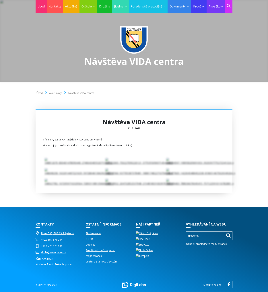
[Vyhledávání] (209, 235)
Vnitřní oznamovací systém (102, 261)
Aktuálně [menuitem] (71, 6)
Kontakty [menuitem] (55, 6)
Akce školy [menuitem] (216, 6)
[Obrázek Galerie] (73, 161)
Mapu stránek (219, 244)
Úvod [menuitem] (41, 6)
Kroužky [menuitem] (199, 6)
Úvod (39, 93)
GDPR (89, 239)
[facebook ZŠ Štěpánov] (227, 284)
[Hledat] (228, 235)
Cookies (90, 244)
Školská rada (93, 233)
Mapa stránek (94, 256)
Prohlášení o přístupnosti (100, 250)
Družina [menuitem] (104, 6)
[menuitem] (88, 6)
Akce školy (55, 93)
